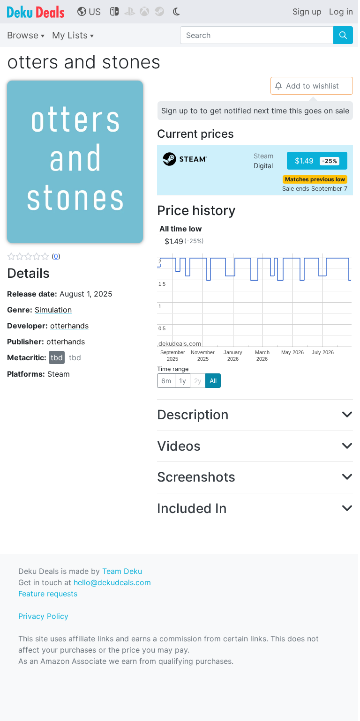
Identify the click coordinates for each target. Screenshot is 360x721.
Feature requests (47, 593)
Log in (341, 11)
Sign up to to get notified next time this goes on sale (255, 110)
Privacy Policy (43, 616)
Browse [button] (24, 35)
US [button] (89, 11)
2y (198, 381)
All (213, 381)
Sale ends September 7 (314, 188)
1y (182, 381)
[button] (33, 256)
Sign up (307, 11)
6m (166, 381)
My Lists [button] (71, 35)
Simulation (53, 309)
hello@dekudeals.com (112, 582)
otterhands (69, 325)
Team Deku (122, 571)
